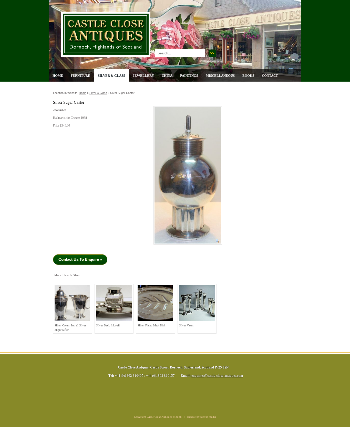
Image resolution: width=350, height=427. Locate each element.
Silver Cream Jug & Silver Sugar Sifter (70, 327)
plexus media (208, 416)
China (167, 75)
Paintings (189, 75)
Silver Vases (186, 325)
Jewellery (143, 75)
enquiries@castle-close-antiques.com (217, 375)
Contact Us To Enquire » (80, 259)
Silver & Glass (111, 75)
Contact (270, 75)
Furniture (80, 75)
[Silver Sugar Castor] (187, 246)
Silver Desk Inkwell (108, 325)
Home (58, 75)
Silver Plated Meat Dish (152, 325)
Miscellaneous (220, 75)
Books (248, 75)
